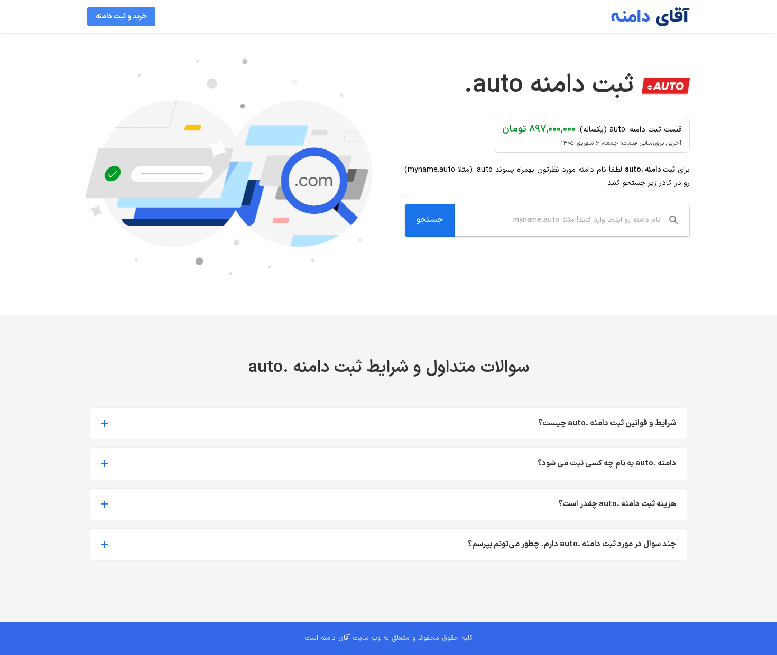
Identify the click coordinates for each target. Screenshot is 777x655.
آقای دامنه (335, 638)
